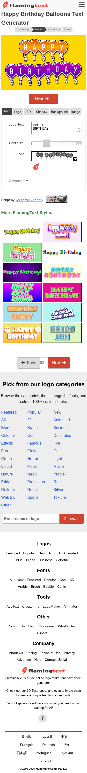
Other (6, 505)
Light (57, 459)
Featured (9, 412)
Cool (31, 435)
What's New (67, 626)
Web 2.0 (8, 497)
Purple (59, 474)
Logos (43, 543)
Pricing (31, 653)
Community (16, 626)
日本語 (22, 753)
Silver (58, 490)
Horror (32, 459)
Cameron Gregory (29, 200)
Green (6, 459)
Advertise (24, 660)
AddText (13, 606)
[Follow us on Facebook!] (42, 718)
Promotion (36, 482)
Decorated (62, 435)
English (27, 736)
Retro (32, 490)
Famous (34, 443)
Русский (66, 753)
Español (45, 761)
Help (31, 626)
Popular (34, 412)
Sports (32, 497)
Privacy (69, 653)
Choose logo (23, 29)
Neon (32, 474)
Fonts (43, 570)
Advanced (16, 181)
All (3, 420)
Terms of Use (50, 653)
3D (29, 420)
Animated (61, 420)
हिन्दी (67, 745)
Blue (5, 428)
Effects (7, 443)
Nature (7, 474)
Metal (32, 466)
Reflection (10, 490)
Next (39, 99)
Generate (72, 519)
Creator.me (30, 606)
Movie (58, 466)
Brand (32, 428)
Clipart (42, 633)
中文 (64, 736)
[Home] (25, 5)
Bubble (48, 586)
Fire (56, 443)
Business (61, 428)
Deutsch (48, 745)
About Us (16, 653)
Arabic (23, 586)
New (57, 412)
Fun (4, 451)
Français (26, 745)
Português (43, 753)
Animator (70, 606)
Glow (31, 451)
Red (57, 482)
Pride (5, 482)
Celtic (61, 586)
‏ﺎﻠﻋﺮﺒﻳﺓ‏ (47, 736)
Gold (57, 451)
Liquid (6, 466)
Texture (59, 497)
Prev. (31, 363)
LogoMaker (51, 606)
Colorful (8, 435)
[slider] (46, 143)
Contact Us (53, 660)
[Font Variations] (36, 171)
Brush (35, 586)
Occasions (47, 626)
